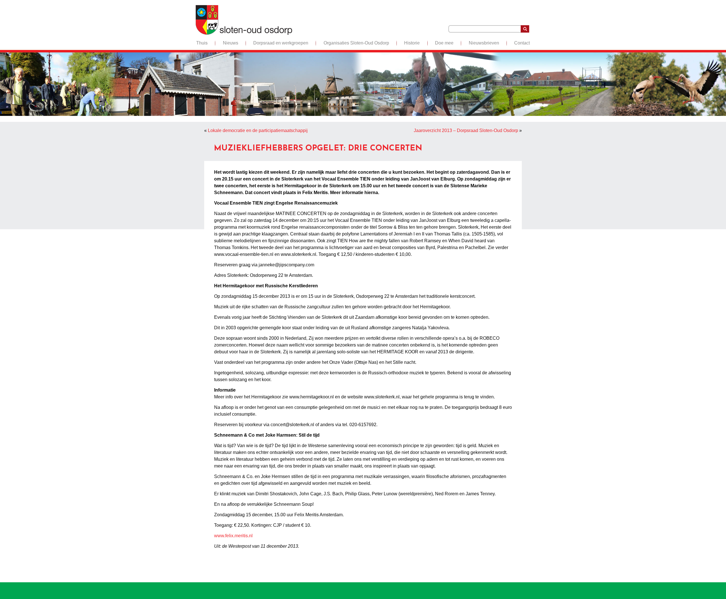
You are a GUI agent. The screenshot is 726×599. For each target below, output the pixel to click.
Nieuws (230, 43)
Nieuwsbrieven (484, 43)
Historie (412, 43)
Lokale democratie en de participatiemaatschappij (258, 130)
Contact (522, 43)
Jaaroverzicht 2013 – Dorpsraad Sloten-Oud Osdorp (466, 130)
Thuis (202, 43)
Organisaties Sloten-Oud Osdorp (356, 43)
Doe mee (444, 43)
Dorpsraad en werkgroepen (280, 43)
